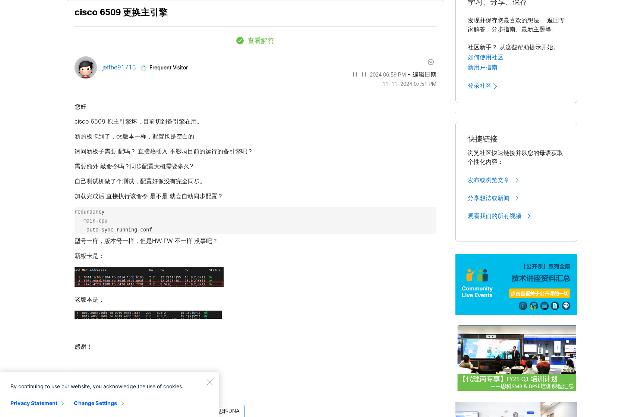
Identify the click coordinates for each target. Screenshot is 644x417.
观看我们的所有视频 (495, 216)
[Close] (209, 382)
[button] (149, 277)
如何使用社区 (485, 57)
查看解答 (260, 41)
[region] (109, 394)
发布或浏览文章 (489, 180)
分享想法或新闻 (489, 198)
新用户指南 (483, 67)
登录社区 (480, 86)
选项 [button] (426, 62)
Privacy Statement (33, 403)
